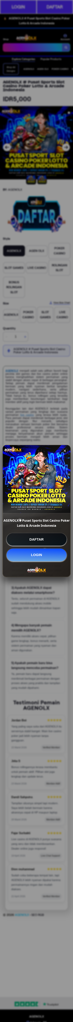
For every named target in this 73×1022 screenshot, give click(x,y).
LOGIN (36, 555)
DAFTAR (36, 539)
